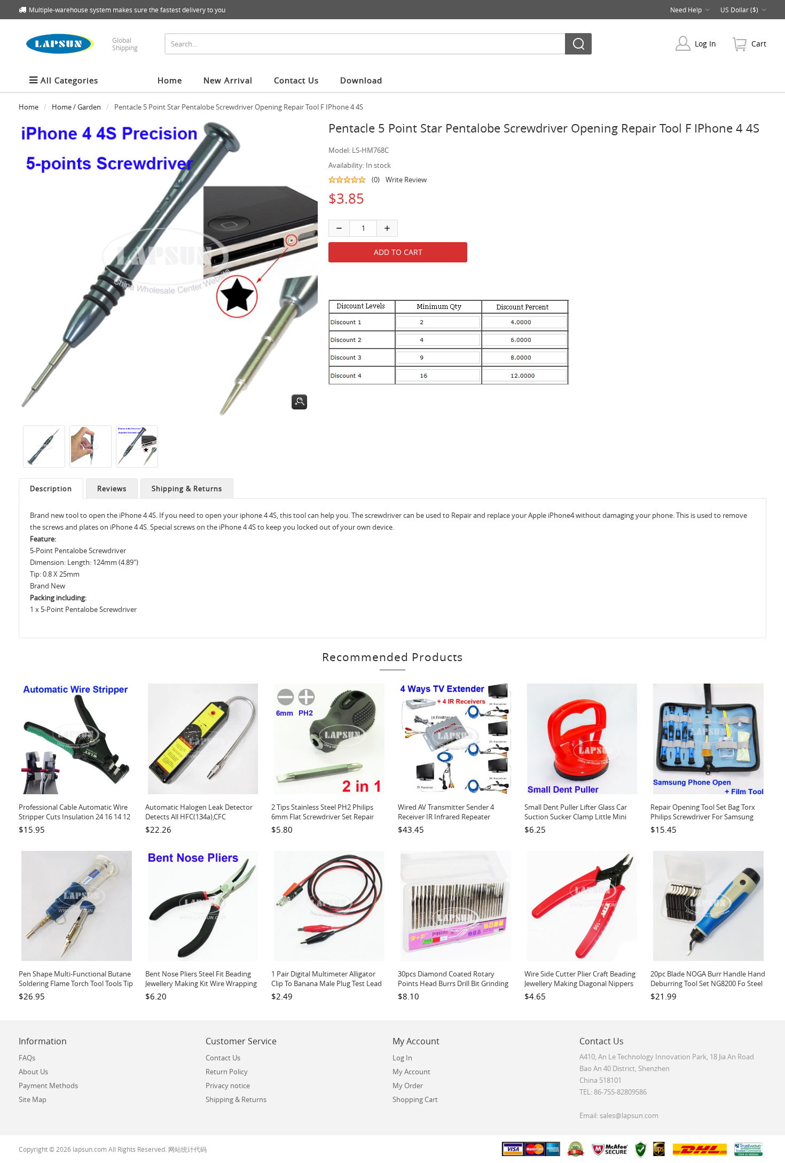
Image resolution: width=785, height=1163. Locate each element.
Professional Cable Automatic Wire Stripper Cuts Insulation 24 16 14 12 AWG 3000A (74, 816)
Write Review (406, 179)
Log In (705, 43)
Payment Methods (48, 1085)
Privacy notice (228, 1085)
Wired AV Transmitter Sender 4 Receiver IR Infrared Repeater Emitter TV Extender (446, 816)
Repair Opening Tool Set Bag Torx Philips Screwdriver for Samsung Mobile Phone (702, 816)
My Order (407, 1085)
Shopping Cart (415, 1099)
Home (170, 80)
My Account (411, 1071)
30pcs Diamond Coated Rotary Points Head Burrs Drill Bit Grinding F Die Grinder (453, 983)
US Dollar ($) (739, 9)
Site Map (32, 1099)
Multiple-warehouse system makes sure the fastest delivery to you (127, 9)
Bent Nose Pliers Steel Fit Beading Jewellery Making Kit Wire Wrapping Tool (201, 983)
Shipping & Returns (187, 488)
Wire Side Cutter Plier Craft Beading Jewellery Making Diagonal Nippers (579, 978)
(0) (376, 179)
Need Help (686, 9)
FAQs (27, 1058)
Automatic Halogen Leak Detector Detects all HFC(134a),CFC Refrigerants (199, 816)
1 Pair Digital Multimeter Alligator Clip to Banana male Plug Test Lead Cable (326, 983)
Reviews (112, 488)
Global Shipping (125, 44)
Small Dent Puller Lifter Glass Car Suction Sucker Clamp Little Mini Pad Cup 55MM (575, 816)
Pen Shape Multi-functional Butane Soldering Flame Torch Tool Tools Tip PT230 (76, 983)
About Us (33, 1071)
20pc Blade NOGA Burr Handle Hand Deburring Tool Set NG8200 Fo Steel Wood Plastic (707, 983)
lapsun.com (90, 1149)
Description (51, 488)
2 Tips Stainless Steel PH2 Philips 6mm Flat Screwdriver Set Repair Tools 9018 (322, 816)
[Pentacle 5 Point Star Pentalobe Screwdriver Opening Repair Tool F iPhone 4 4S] (42, 446)
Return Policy (227, 1071)
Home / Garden (76, 107)
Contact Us (223, 1058)
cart (758, 43)
